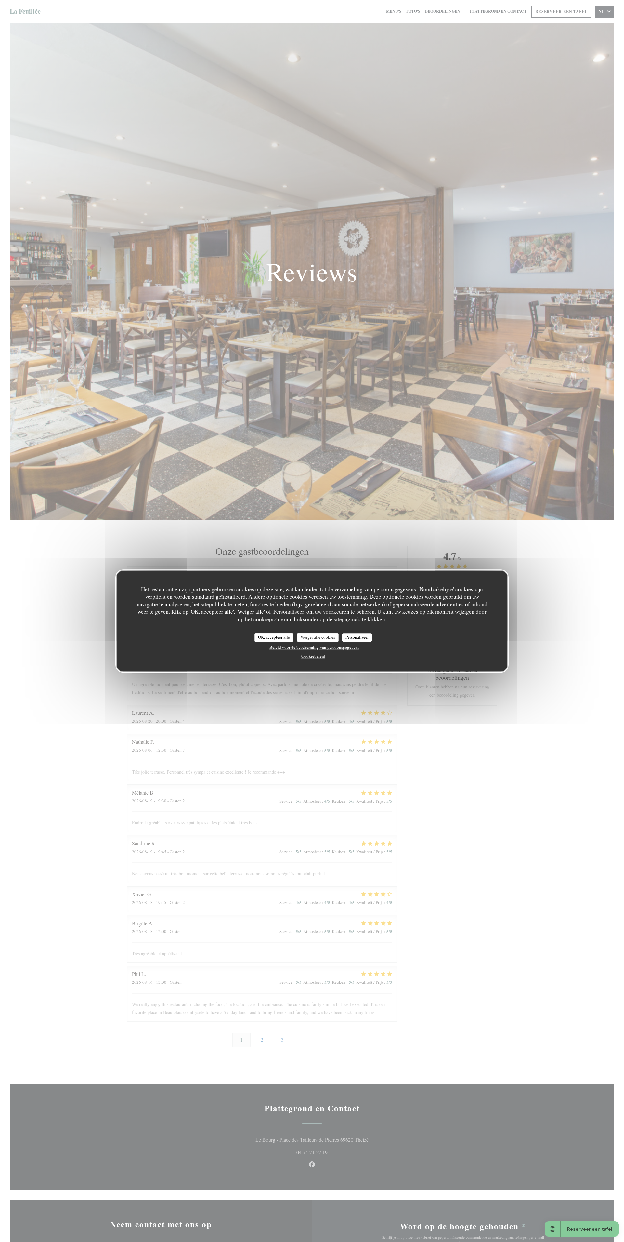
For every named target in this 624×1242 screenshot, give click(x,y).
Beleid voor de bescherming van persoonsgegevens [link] (314, 647)
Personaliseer (357, 637)
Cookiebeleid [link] (313, 656)
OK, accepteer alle (274, 637)
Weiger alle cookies (318, 637)
